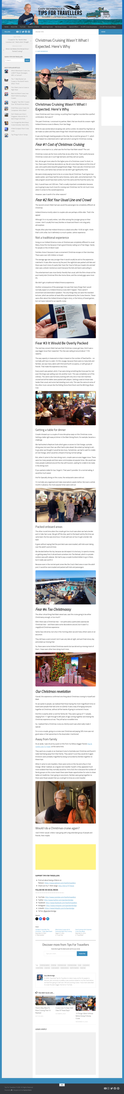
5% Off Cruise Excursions (89, 27)
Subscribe (82, 953)
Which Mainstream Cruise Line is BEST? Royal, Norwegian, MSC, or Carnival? (20, 73)
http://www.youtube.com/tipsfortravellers (60, 897)
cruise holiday (39, 968)
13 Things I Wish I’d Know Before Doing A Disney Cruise (84, 1016)
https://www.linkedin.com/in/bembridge (59, 908)
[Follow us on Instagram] (20, 32)
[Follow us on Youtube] (17, 32)
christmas (53, 965)
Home (6, 27)
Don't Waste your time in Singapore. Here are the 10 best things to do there (19, 116)
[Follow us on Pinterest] (29, 32)
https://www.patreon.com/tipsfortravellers (60, 883)
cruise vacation (55, 968)
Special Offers (73, 27)
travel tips (82, 968)
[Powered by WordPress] (11, 1090)
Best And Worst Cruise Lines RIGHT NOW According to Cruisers (19, 96)
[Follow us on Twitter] (23, 32)
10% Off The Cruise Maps (107, 27)
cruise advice (86, 965)
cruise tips (47, 968)
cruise (79, 965)
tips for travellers (74, 968)
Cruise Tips (39, 32)
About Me (14, 27)
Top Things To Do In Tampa (19, 135)
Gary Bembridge (42, 51)
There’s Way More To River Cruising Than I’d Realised (42, 1010)
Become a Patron (33, 27)
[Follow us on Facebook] (26, 32)
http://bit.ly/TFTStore (66, 886)
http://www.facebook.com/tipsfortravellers (61, 903)
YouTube (23, 27)
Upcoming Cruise (47, 27)
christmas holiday (72, 965)
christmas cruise (62, 965)
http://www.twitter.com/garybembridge (58, 900)
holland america (64, 968)
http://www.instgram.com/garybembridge (61, 905)
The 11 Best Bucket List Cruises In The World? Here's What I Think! (19, 81)
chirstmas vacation (44, 965)
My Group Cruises (61, 27)
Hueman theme (27, 1090)
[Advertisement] (65, 857)
